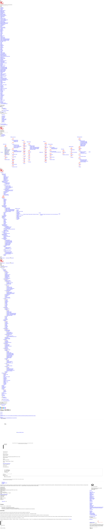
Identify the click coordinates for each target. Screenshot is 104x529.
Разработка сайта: (92, 522)
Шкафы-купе (17, 415)
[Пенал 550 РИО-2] (24, 432)
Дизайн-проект (92, 505)
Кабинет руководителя (10, 335)
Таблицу (70, 519)
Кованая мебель (7, 344)
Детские (91, 495)
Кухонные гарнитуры (10, 282)
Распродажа (6, 272)
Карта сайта (91, 506)
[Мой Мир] (3, 407)
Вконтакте (3, 114)
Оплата (5, 390)
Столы (8, 286)
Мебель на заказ (6, 374)
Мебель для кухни (7, 280)
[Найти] (1, 6)
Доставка (91, 510)
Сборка (91, 512)
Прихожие (24, 415)
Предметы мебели (7, 349)
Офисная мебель (21, 415)
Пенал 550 (3, 501)
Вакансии (91, 502)
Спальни (10, 415)
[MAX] (5, 407)
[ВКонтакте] (0, 407)
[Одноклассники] (1, 407)
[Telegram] (4, 407)
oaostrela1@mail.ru (3, 111)
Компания (91, 501)
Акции (91, 499)
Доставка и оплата (4, 482)
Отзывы (3, 483)
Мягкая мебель (7, 308)
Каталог (5, 270)
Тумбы (8, 360)
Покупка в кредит (92, 513)
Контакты (91, 500)
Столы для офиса (9, 332)
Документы (91, 509)
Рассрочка (91, 511)
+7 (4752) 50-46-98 (3, 103)
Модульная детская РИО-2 (6, 463)
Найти (90, 528)
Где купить (91, 503)
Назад (5, 269)
